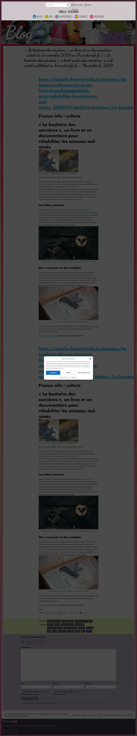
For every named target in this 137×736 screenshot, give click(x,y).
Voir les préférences (84, 373)
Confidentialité (73, 377)
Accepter (53, 373)
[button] (90, 359)
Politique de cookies (64, 377)
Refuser (68, 373)
